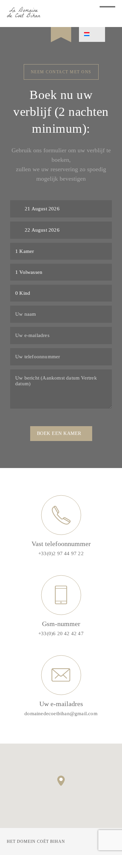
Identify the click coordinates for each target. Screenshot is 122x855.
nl (92, 34)
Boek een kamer (59, 433)
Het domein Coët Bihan (36, 841)
